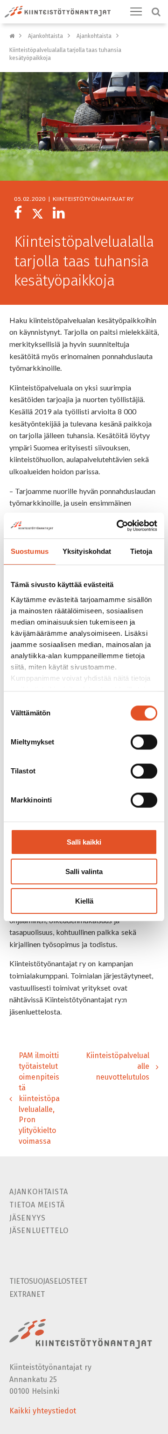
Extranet (27, 1294)
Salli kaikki (84, 842)
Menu (136, 11)
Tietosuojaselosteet (48, 1281)
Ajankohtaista (45, 36)
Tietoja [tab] (141, 551)
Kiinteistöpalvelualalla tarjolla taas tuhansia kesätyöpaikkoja (65, 54)
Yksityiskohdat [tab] (87, 551)
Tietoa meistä (36, 1204)
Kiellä (84, 901)
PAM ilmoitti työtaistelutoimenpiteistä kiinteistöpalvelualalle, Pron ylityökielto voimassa (39, 1098)
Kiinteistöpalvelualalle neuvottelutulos (117, 1066)
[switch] (144, 742)
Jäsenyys (27, 1217)
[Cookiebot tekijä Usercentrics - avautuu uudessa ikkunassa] (118, 526)
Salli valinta (84, 871)
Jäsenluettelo (38, 1230)
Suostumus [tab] (30, 551)
